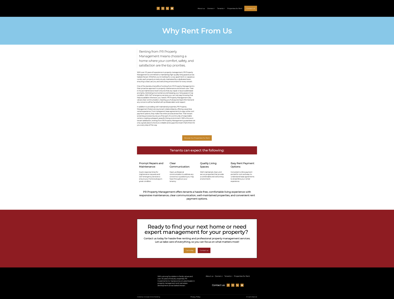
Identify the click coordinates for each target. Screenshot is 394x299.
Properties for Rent (234, 8)
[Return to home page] (142, 8)
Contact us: (218, 285)
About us (201, 8)
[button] (158, 8)
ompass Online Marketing (152, 297)
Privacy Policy (195, 297)
